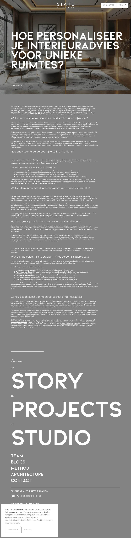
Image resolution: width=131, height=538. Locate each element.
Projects (66, 408)
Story (47, 380)
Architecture (27, 474)
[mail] (13, 496)
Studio (51, 437)
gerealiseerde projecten (69, 323)
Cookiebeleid (42, 520)
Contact (21, 480)
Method (20, 468)
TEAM (17, 455)
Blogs (18, 462)
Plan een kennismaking (47, 325)
